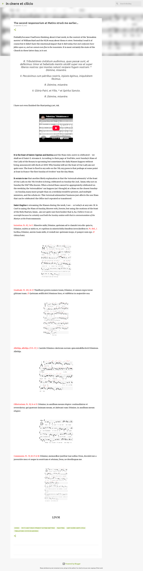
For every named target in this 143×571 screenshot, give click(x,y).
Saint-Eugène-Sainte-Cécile (76, 528)
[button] (15, 29)
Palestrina (60, 528)
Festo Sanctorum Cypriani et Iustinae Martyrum (38, 528)
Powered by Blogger (73, 564)
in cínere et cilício (19, 3)
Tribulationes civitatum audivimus (26, 531)
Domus (17, 528)
